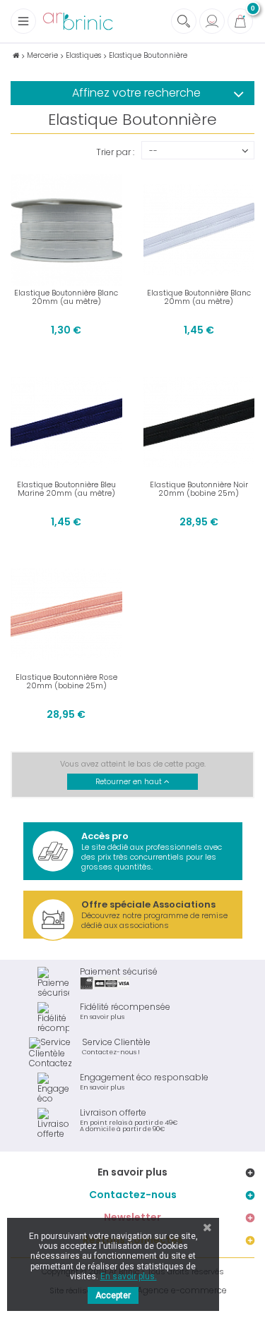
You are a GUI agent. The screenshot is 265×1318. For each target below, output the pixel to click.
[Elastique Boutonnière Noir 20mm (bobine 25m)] (199, 422)
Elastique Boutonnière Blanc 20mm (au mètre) (66, 297)
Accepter (113, 1295)
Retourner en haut (129, 781)
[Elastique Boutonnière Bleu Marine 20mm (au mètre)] (66, 422)
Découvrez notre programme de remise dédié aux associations (154, 914)
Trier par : (115, 151)
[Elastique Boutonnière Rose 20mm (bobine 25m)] (66, 614)
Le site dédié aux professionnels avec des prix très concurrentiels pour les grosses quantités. (151, 850)
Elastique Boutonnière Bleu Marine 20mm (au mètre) (66, 489)
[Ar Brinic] (77, 21)
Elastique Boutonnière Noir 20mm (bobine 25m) (199, 489)
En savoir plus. (128, 1276)
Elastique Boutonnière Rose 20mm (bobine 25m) (66, 681)
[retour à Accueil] (16, 55)
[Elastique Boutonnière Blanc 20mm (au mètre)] (66, 230)
